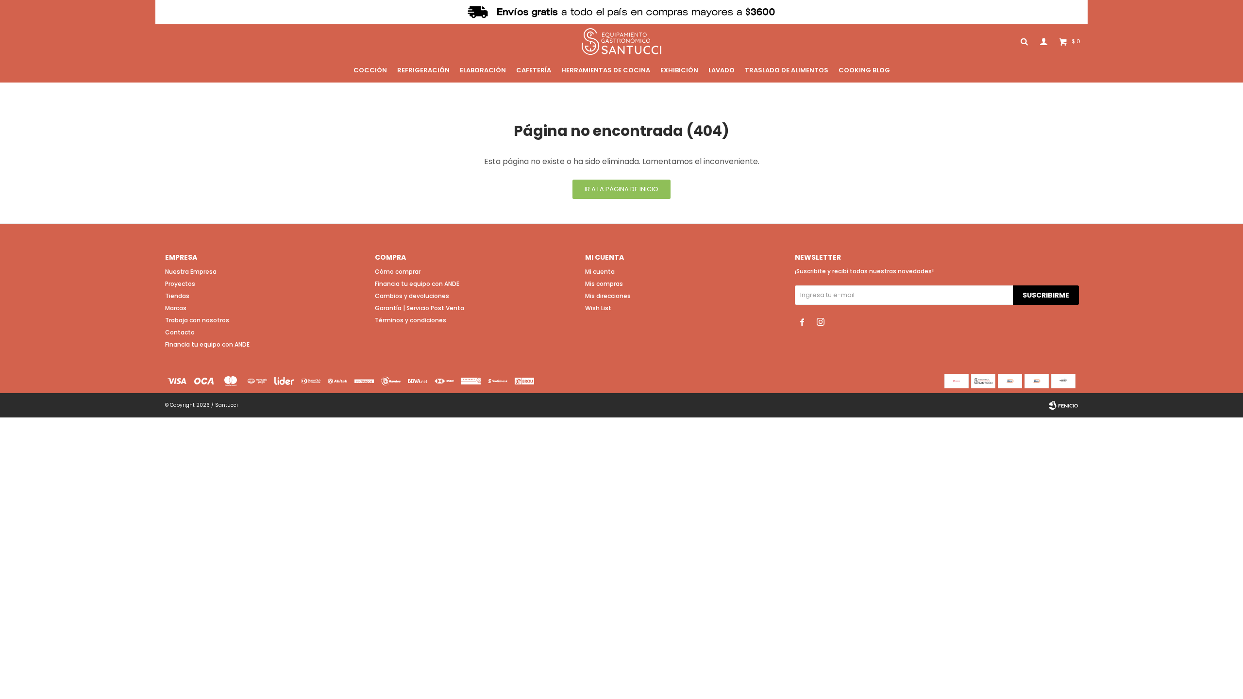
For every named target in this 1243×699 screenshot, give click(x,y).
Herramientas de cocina (605, 70)
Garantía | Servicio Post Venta (419, 308)
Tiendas (177, 296)
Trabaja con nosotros (197, 320)
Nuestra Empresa (191, 271)
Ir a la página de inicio (621, 189)
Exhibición (679, 70)
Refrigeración (423, 70)
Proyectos (180, 284)
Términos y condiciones (410, 320)
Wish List (598, 308)
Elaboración (483, 70)
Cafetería (533, 70)
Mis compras (604, 284)
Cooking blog (864, 70)
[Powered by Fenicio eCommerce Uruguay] (1063, 405)
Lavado (721, 70)
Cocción (370, 70)
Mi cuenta (600, 271)
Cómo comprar (397, 271)
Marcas (175, 308)
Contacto (180, 332)
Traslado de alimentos (786, 70)
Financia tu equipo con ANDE (207, 344)
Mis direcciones (608, 296)
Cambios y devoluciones (412, 296)
